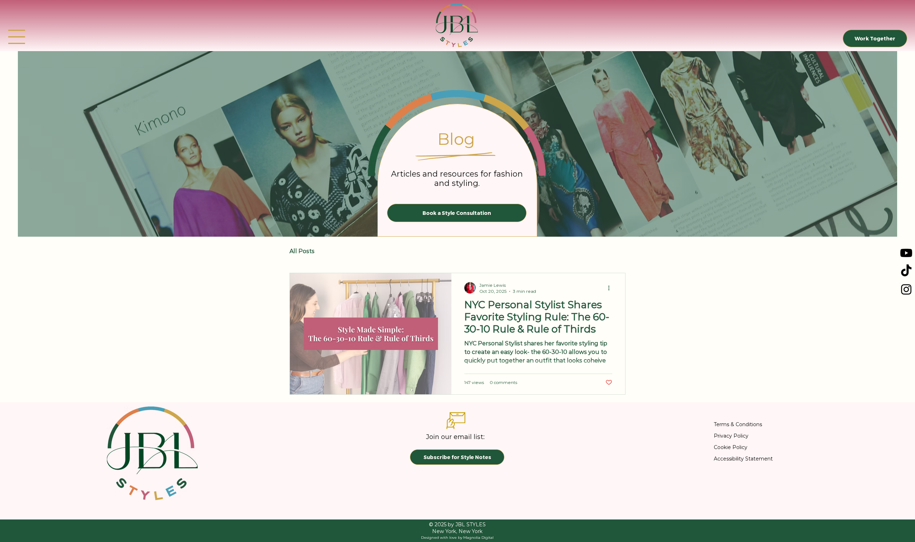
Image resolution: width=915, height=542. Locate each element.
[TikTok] (906, 271)
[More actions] (611, 288)
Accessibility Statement (743, 458)
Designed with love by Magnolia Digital (457, 537)
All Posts (302, 251)
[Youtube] (906, 253)
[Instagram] (906, 289)
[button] (16, 37)
